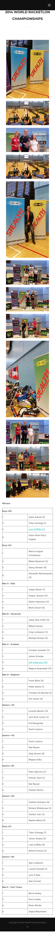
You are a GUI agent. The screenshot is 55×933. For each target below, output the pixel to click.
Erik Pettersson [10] (38, 662)
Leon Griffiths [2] (37, 529)
